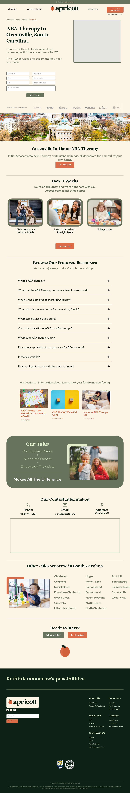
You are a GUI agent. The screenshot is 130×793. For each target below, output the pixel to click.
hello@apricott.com (116, 726)
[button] (12, 9)
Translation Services (96, 726)
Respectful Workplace (97, 706)
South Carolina (114, 709)
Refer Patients (94, 744)
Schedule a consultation (115, 9)
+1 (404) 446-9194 (115, 14)
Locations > (10, 19)
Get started (65, 165)
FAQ (90, 720)
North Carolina (114, 706)
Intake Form (113, 720)
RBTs (91, 741)
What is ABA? (53, 635)
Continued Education (97, 747)
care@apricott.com (65, 514)
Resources (93, 9)
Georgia (112, 703)
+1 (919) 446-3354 (28, 514)
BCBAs (91, 737)
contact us (113, 723)
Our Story (92, 703)
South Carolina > (22, 19)
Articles (92, 723)
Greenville (32, 19)
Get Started (77, 635)
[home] (65, 8)
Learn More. (71, 2)
